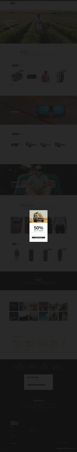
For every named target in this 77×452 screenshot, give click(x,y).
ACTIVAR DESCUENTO (38, 237)
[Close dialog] (46, 211)
